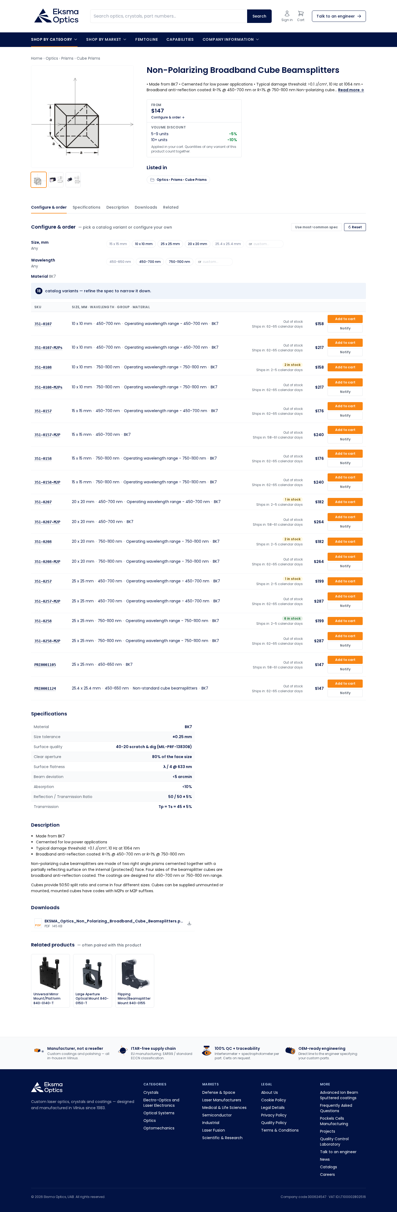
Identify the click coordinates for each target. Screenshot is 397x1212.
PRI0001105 (45, 665)
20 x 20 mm (197, 244)
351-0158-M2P (47, 482)
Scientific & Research (222, 1137)
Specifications (86, 207)
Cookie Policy (273, 1100)
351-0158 (43, 458)
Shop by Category (51, 39)
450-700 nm (150, 261)
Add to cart (345, 319)
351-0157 (43, 411)
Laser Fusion (213, 1130)
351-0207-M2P (47, 522)
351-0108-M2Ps (48, 387)
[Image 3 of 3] (73, 179)
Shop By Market (103, 39)
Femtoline (146, 39)
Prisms (67, 58)
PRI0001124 (45, 688)
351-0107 (43, 324)
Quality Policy (274, 1122)
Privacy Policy (274, 1115)
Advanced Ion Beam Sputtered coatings (339, 1095)
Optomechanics (158, 1128)
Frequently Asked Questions (336, 1108)
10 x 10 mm (144, 244)
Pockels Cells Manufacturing (334, 1121)
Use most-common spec (316, 227)
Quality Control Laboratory (334, 1141)
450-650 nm (120, 261)
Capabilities (180, 39)
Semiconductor (217, 1115)
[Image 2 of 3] (55, 179)
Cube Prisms (88, 58)
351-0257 (43, 581)
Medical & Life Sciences (224, 1107)
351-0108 (43, 367)
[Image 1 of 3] (38, 179)
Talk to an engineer (338, 1152)
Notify (345, 328)
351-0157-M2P (47, 435)
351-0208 (43, 541)
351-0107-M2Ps (48, 347)
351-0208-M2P (47, 561)
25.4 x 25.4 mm (228, 244)
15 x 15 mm (118, 244)
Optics (52, 58)
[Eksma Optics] (56, 16)
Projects (327, 1131)
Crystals (151, 1092)
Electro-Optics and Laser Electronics (161, 1102)
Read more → (351, 90)
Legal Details (273, 1107)
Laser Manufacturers (221, 1100)
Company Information (228, 39)
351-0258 (43, 621)
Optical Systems (158, 1113)
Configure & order (49, 207)
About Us (269, 1092)
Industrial (210, 1122)
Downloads (146, 207)
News (325, 1159)
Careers (327, 1174)
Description (117, 207)
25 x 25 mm (170, 244)
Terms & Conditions (280, 1130)
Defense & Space (218, 1092)
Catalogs (328, 1167)
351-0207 (43, 502)
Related (171, 207)
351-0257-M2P (47, 601)
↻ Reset (355, 227)
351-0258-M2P (47, 641)
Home (36, 58)
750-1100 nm (179, 261)
